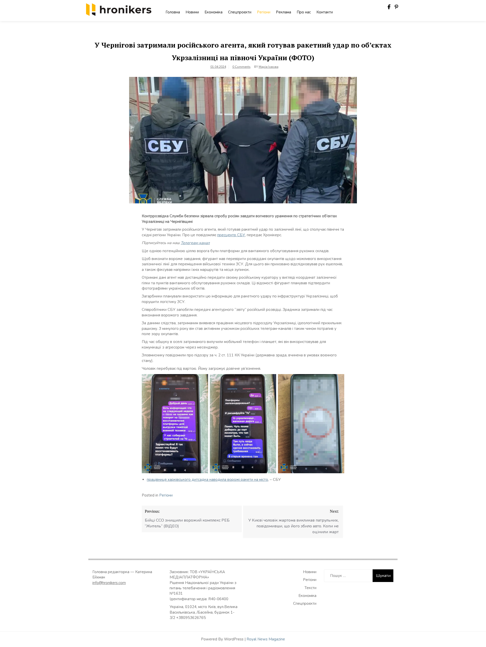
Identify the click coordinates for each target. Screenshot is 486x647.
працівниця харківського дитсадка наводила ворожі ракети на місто (207, 479)
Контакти (324, 12)
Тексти (310, 587)
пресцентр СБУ (231, 235)
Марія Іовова (268, 67)
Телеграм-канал (195, 242)
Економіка (213, 12)
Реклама (283, 12)
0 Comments (241, 67)
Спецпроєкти (239, 12)
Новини (192, 12)
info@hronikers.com (109, 582)
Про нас (304, 12)
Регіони (263, 12)
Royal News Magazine (266, 639)
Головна (173, 12)
